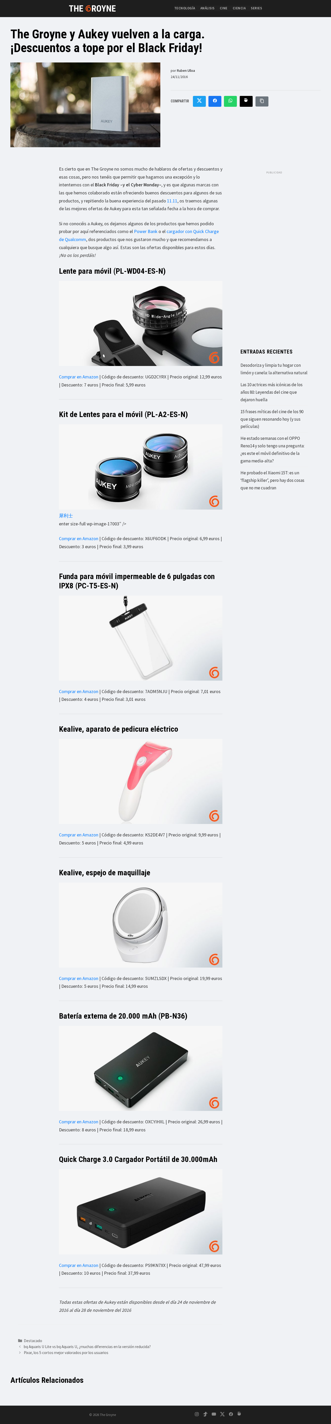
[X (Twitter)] (222, 1415)
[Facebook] (231, 1415)
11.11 (172, 201)
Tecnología (184, 8)
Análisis (207, 8)
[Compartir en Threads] (246, 101)
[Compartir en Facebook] (214, 101)
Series (256, 8)
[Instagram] (196, 1415)
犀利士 (66, 516)
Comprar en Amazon (78, 377)
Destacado (33, 1340)
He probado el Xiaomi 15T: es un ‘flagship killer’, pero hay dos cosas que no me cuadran (272, 480)
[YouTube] (214, 1415)
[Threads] (239, 1415)
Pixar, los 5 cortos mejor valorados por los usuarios (66, 1352)
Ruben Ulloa (186, 70)
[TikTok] (205, 1415)
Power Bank (145, 231)
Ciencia (239, 8)
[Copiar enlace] (261, 101)
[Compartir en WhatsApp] (230, 101)
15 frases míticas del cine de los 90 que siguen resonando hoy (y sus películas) (271, 419)
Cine (224, 8)
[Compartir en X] (199, 101)
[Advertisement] (274, 254)
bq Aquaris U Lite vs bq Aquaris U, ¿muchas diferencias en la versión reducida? (87, 1346)
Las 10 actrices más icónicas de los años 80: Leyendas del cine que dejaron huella (271, 392)
